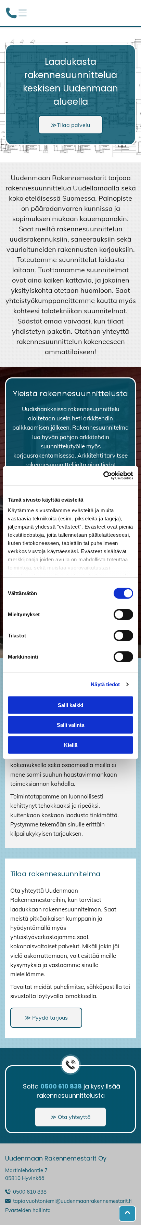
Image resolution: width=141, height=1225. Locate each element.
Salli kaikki (70, 705)
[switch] (123, 614)
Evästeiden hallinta (28, 1210)
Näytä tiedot (105, 684)
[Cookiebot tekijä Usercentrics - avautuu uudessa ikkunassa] (103, 475)
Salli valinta (70, 725)
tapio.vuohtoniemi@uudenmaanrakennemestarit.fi (72, 1201)
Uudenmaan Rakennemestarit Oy (55, 1158)
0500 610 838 (30, 1191)
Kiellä (70, 745)
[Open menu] (22, 13)
